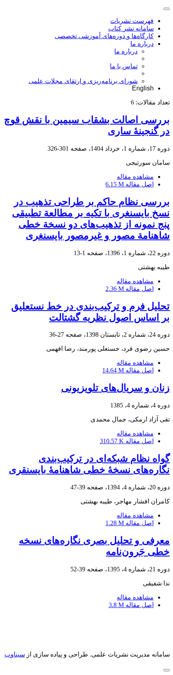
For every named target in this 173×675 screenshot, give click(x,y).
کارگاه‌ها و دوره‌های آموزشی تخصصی (104, 36)
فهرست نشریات (132, 20)
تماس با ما (124, 66)
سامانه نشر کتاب (131, 28)
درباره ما (142, 43)
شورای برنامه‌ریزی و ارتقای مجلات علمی (83, 81)
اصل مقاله (129, 184)
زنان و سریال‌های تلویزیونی (115, 387)
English (143, 88)
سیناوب (14, 654)
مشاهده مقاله (135, 176)
